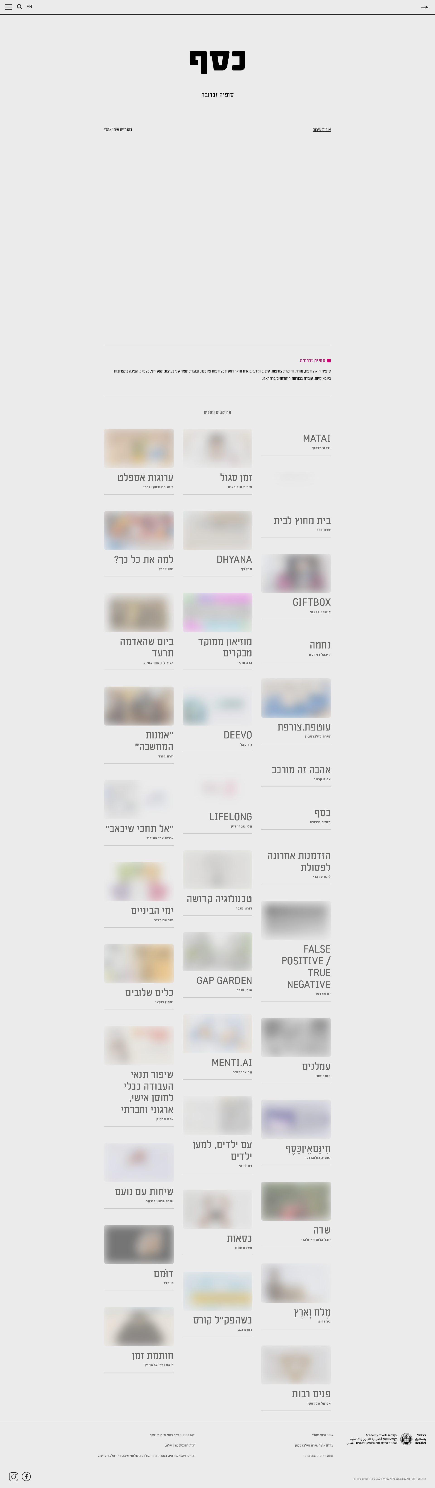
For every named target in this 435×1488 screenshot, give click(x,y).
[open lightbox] (276, 297)
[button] (8, 7)
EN (29, 7)
